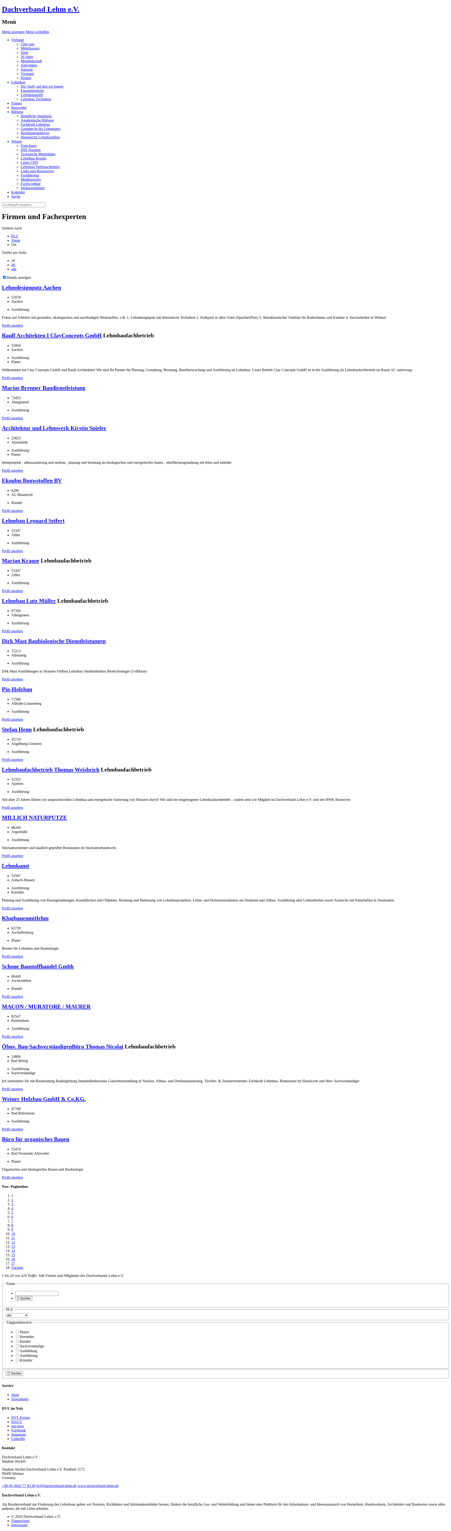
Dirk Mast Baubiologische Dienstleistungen (54, 641)
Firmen (16, 103)
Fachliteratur (30, 175)
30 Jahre (27, 57)
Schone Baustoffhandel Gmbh (38, 966)
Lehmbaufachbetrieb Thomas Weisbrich (50, 770)
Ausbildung (28, 1351)
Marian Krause (20, 561)
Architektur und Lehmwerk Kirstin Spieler (54, 428)
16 (13, 1259)
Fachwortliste (31, 184)
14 (13, 1251)
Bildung (17, 112)
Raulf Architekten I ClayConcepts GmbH (52, 335)
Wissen (16, 141)
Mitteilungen (30, 48)
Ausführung (29, 1356)
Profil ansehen (12, 325)
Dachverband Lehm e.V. (40, 9)
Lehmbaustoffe (32, 95)
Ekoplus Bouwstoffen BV (32, 480)
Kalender (18, 192)
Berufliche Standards (36, 116)
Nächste (17, 1268)
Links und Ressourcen (37, 171)
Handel (25, 1341)
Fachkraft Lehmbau (35, 124)
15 (13, 1255)
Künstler (26, 1360)
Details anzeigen (19, 277)
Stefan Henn (17, 729)
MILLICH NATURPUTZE (34, 818)
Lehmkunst (15, 866)
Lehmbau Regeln (33, 158)
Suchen (24, 1298)
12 (13, 1242)
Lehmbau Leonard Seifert (33, 521)
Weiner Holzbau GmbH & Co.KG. (44, 1099)
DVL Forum (20, 1418)
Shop (15, 1395)
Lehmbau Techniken (36, 99)
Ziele (24, 53)
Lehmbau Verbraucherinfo (40, 167)
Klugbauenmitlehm (25, 918)
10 (13, 1234)
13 (13, 1246)
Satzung (27, 69)
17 (13, 1263)
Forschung (28, 146)
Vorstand (27, 74)
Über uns (27, 44)
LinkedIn (18, 1439)
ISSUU (16, 1422)
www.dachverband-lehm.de (98, 1486)
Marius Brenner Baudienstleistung (43, 388)
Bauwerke (19, 108)
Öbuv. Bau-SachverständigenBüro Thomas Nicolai (62, 1046)
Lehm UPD (29, 163)
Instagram (18, 1435)
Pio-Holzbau (17, 689)
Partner (26, 78)
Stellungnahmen (33, 188)
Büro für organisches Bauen (35, 1139)
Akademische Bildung (37, 120)
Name (15, 240)
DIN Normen (31, 150)
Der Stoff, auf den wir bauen (42, 86)
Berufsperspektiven (35, 133)
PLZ (14, 236)
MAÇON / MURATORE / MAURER (46, 1007)
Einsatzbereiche (32, 91)
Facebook (18, 1430)
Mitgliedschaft (31, 61)
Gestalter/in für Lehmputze (40, 129)
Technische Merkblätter (38, 154)
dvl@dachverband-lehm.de (56, 1486)
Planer (24, 1332)
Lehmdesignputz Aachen (31, 287)
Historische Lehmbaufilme (40, 137)
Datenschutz (20, 1521)
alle (13, 269)
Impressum (19, 1525)
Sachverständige (32, 1346)
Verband (17, 40)
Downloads (19, 1399)
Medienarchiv (31, 179)
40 (13, 265)
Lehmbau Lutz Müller (29, 601)
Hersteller (27, 1337)
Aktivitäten (29, 65)
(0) (18, 1486)
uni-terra (17, 1426)
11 (13, 1238)
